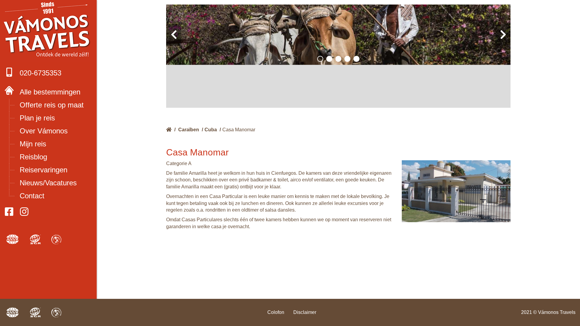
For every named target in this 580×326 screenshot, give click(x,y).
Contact (32, 196)
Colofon (275, 312)
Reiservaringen (43, 170)
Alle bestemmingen (50, 92)
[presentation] (173, 35)
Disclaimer (304, 312)
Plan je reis (37, 118)
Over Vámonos (44, 131)
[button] (320, 59)
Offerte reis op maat (52, 105)
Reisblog (33, 157)
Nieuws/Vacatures (48, 183)
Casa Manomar (238, 129)
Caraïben (188, 129)
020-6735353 (40, 73)
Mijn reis (33, 144)
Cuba (211, 129)
